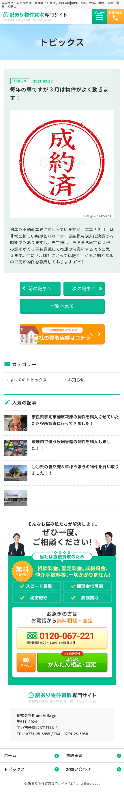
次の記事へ (84, 288)
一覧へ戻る (62, 305)
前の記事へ (40, 288)
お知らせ (76, 380)
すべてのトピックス (28, 380)
